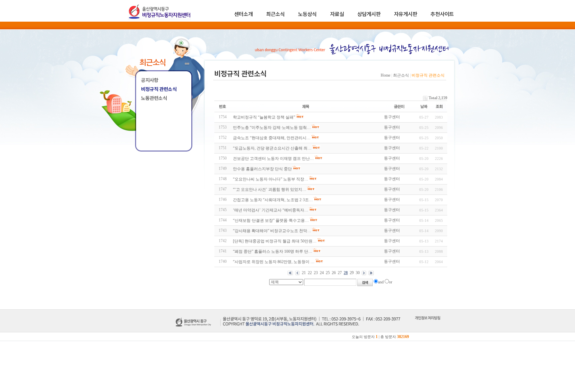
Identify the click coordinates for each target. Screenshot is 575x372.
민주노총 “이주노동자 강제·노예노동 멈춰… (272, 127)
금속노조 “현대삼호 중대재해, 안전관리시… (271, 138)
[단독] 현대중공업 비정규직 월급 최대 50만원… (274, 241)
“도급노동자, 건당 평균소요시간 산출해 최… (272, 148)
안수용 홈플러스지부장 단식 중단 (262, 169)
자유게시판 (405, 14)
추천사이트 (442, 14)
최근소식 (275, 14)
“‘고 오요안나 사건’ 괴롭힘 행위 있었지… (269, 189)
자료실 (337, 14)
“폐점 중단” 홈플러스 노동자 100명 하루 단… (272, 251)
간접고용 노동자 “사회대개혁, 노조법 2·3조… (273, 199)
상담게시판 (369, 14)
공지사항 (149, 80)
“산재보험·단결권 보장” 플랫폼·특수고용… (271, 220)
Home (385, 75)
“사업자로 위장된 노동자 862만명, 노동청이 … (273, 261)
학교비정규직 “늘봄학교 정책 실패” (264, 117)
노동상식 (307, 14)
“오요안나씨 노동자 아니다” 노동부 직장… (270, 179)
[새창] (427, 325)
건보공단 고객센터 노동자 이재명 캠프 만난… (273, 158)
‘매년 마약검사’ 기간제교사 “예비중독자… (270, 210)
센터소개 (243, 14)
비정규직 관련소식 (159, 89)
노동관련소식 (154, 98)
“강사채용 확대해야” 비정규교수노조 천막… (272, 230)
